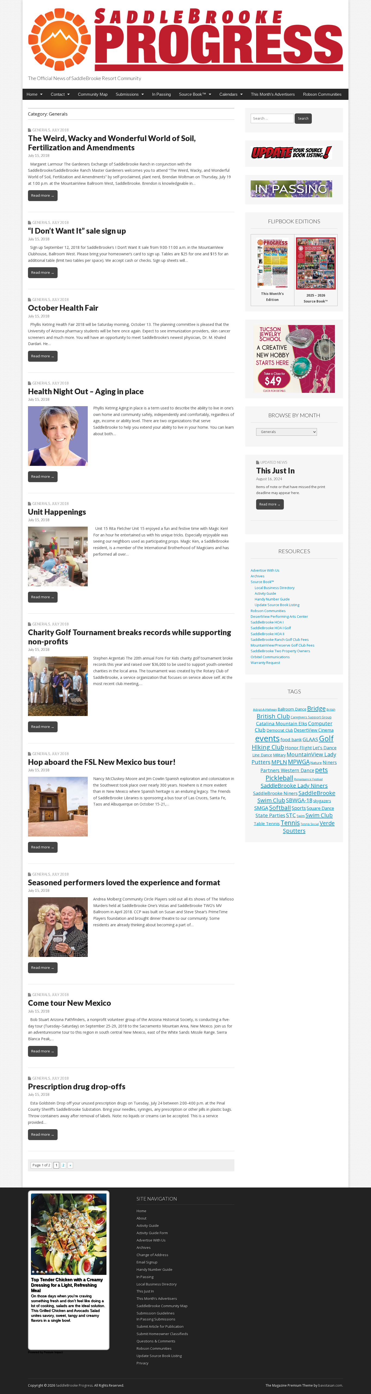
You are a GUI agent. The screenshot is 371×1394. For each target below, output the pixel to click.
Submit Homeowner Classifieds (162, 1333)
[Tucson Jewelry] (294, 359)
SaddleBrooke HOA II (267, 634)
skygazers (322, 800)
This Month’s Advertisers (273, 94)
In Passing (161, 94)
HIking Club (268, 747)
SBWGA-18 (299, 800)
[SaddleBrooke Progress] (185, 36)
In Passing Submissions (156, 1319)
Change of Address (152, 1254)
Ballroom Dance (292, 709)
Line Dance (262, 755)
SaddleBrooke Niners (275, 793)
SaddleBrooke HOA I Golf (271, 628)
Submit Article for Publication (160, 1326)
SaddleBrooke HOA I (267, 622)
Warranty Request (265, 662)
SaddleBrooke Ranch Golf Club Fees (280, 639)
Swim (301, 816)
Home (32, 94)
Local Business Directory (274, 587)
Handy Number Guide (272, 599)
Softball (280, 807)
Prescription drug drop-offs (76, 1086)
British (330, 709)
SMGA (261, 807)
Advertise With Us (265, 570)
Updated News (273, 462)
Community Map (93, 94)
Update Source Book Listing (277, 605)
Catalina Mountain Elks (281, 723)
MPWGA (299, 762)
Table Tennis (267, 823)
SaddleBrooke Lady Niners (294, 785)
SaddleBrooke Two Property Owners (280, 651)
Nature (316, 762)
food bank (291, 739)
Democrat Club (279, 730)
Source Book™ (192, 94)
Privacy (143, 1363)
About (141, 1218)
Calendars (228, 94)
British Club (273, 716)
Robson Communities (322, 94)
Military (279, 755)
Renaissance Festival (308, 779)
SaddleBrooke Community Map (162, 1305)
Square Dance (320, 808)
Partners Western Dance (287, 770)
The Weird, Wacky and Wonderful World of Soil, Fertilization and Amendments (112, 142)
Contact (58, 94)
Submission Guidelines (156, 1313)
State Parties (270, 815)
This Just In (275, 470)
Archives (258, 576)
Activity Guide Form (152, 1232)
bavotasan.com (330, 1385)
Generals (41, 130)
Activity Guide (265, 593)
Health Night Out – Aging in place (86, 391)
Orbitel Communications (270, 657)
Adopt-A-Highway (265, 709)
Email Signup (147, 1262)
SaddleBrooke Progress (74, 1385)
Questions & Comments (156, 1341)
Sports (299, 808)
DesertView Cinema (314, 730)
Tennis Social (310, 824)
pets (321, 769)
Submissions (127, 94)
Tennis (290, 823)
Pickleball (279, 778)
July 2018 (60, 130)
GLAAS (310, 739)
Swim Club (319, 815)
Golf (326, 738)
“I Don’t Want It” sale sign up (77, 230)
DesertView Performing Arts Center (279, 616)
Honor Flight (298, 747)
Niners (330, 762)
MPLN (279, 762)
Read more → (42, 195)
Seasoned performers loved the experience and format (124, 882)
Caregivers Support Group (311, 717)
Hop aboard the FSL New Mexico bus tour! (102, 761)
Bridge (316, 708)
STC (291, 815)
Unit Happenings (57, 511)
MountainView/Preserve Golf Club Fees (283, 645)
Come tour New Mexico (69, 1002)
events (267, 738)
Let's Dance (325, 747)
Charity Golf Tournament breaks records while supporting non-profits (129, 637)
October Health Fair (63, 307)
